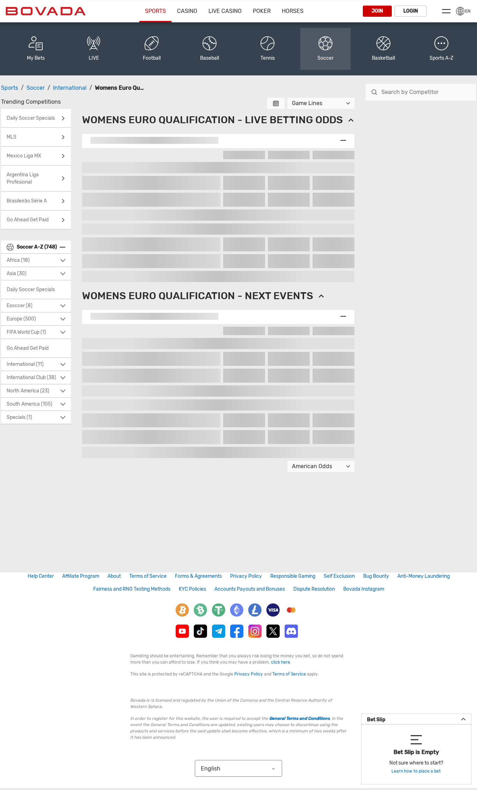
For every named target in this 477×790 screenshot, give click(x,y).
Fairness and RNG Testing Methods (131, 589)
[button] (441, 49)
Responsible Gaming (292, 576)
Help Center (41, 576)
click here (280, 662)
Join (377, 11)
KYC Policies (192, 589)
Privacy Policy (246, 576)
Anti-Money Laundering (423, 576)
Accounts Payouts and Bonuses (249, 589)
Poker (262, 11)
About (114, 576)
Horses (292, 11)
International (70, 87)
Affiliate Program (80, 576)
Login (410, 11)
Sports (155, 11)
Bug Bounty (376, 576)
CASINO (187, 11)
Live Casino (225, 11)
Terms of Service (148, 576)
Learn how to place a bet (416, 771)
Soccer (36, 87)
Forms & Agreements (198, 576)
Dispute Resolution (314, 589)
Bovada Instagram (363, 589)
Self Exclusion (339, 576)
